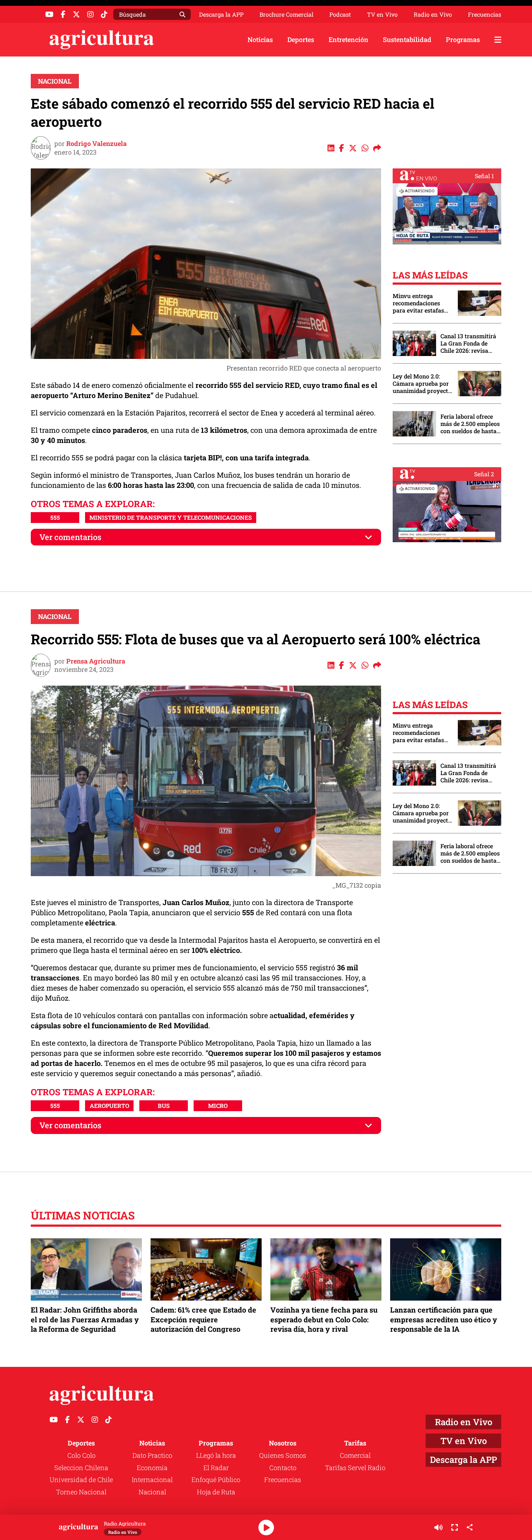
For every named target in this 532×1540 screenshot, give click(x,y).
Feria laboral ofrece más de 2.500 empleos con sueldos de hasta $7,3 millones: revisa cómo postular (470, 424)
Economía (152, 1467)
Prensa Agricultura (95, 661)
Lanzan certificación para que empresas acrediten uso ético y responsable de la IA (443, 1319)
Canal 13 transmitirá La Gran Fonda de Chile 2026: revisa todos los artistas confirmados (468, 343)
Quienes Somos (282, 1455)
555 (55, 517)
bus (164, 1105)
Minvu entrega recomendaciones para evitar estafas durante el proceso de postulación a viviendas (422, 303)
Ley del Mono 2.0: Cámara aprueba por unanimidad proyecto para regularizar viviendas (422, 383)
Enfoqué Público (215, 1479)
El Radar (216, 1467)
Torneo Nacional (81, 1491)
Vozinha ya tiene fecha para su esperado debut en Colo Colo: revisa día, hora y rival (323, 1319)
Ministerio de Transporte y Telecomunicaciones (170, 517)
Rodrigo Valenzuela (96, 143)
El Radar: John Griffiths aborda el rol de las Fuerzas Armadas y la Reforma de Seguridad (85, 1319)
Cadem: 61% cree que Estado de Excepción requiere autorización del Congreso (203, 1319)
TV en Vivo (382, 14)
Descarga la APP (221, 14)
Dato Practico (152, 1455)
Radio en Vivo (433, 14)
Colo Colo (81, 1455)
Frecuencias (484, 14)
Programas (463, 39)
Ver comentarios (70, 537)
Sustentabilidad (407, 39)
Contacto (282, 1467)
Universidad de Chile (81, 1479)
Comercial (355, 1455)
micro (218, 1105)
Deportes (300, 39)
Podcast (340, 14)
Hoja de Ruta (216, 1491)
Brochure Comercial (286, 14)
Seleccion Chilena (81, 1467)
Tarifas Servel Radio (355, 1467)
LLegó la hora (216, 1455)
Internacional (152, 1479)
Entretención (348, 39)
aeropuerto (109, 1105)
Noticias (260, 39)
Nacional (55, 81)
